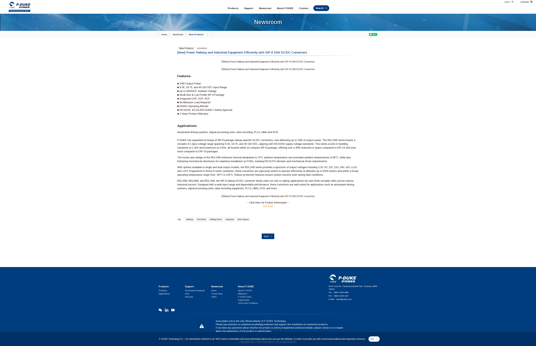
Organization (244, 300)
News (214, 290)
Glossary (189, 297)
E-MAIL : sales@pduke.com (340, 299)
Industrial (229, 219)
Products (163, 290)
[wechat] (160, 310)
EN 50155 (201, 219)
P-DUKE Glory (245, 297)
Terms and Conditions (248, 303)
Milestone (242, 293)
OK (372, 339)
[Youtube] (173, 310)
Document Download (194, 290)
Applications (164, 293)
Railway (189, 219)
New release (243, 219)
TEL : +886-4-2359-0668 (338, 292)
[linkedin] (166, 310)
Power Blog (216, 293)
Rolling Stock (216, 219)
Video (214, 297)
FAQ (187, 293)
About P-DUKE (245, 290)
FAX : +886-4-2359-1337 (339, 296)
